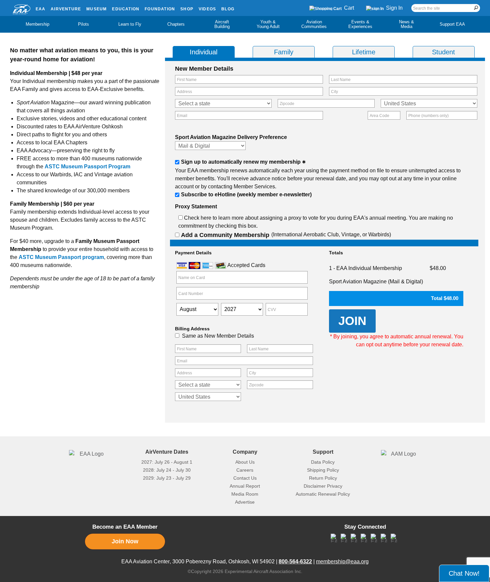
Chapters (176, 24)
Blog (227, 9)
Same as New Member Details (218, 336)
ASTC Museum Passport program (61, 257)
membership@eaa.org (342, 561)
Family (283, 52)
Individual (203, 52)
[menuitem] (38, 24)
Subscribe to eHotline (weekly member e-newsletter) (246, 194)
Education (125, 9)
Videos (207, 9)
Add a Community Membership (225, 235)
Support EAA (452, 24)
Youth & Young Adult (268, 24)
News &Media (406, 24)
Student (443, 52)
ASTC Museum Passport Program (87, 166)
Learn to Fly (129, 24)
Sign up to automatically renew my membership (241, 162)
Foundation (160, 9)
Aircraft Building (222, 24)
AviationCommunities (314, 24)
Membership (37, 24)
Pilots (83, 24)
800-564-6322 (295, 561)
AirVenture (66, 9)
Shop (186, 9)
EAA (41, 9)
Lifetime (363, 52)
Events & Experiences (360, 24)
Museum (96, 9)
